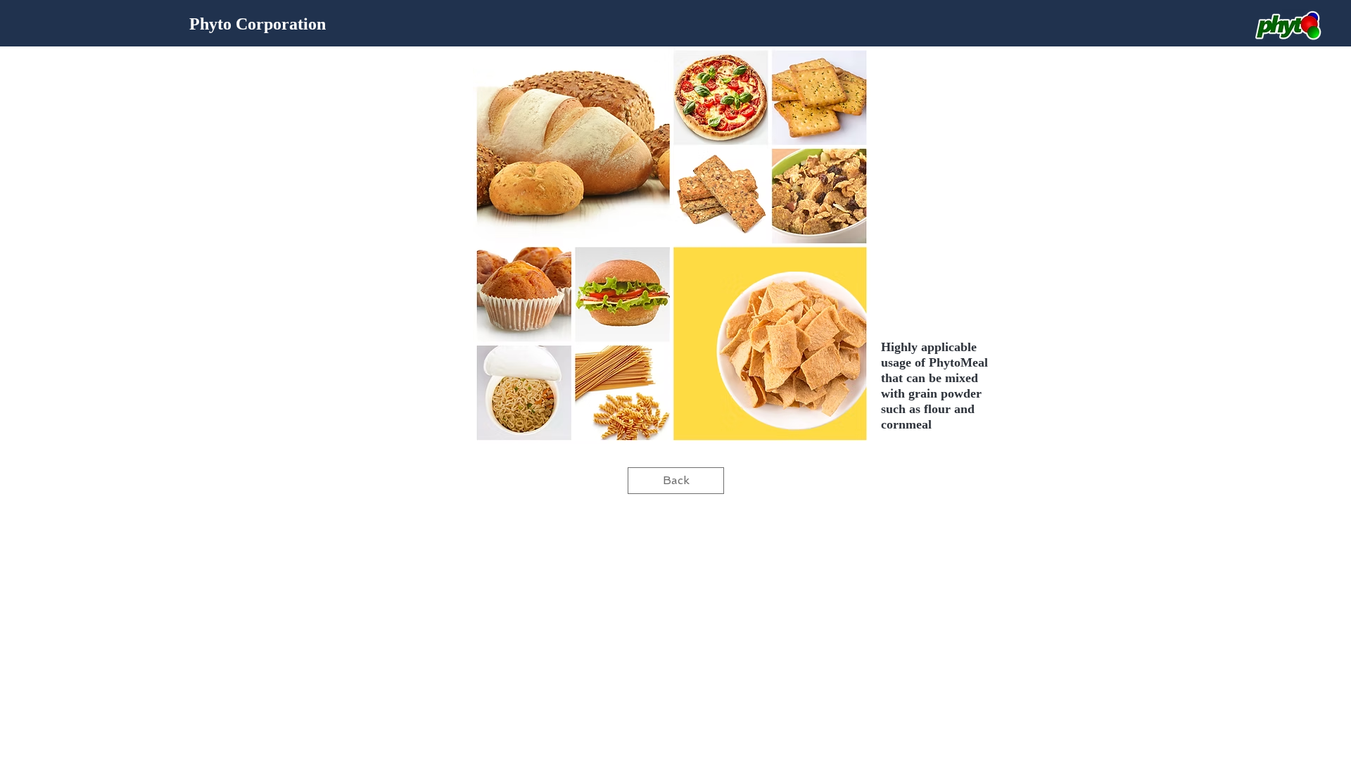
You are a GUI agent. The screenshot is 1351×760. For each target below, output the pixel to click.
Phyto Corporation (257, 24)
